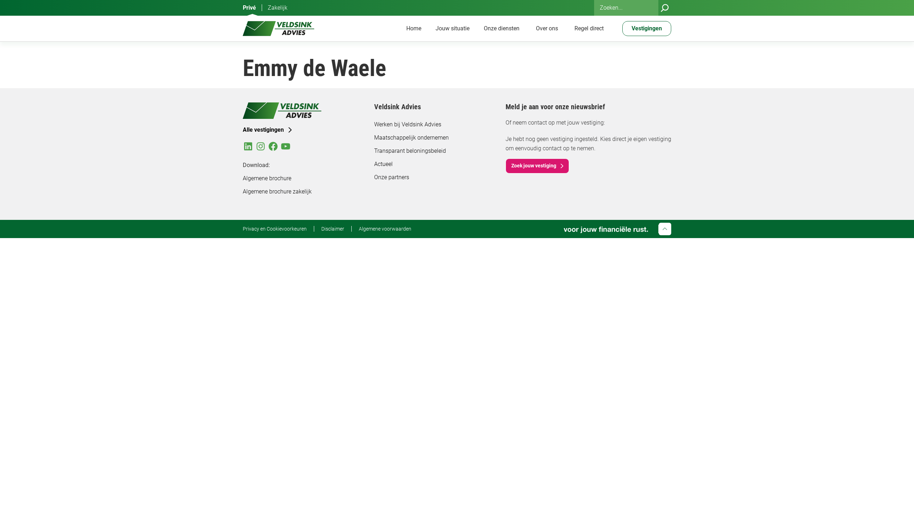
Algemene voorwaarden (385, 229)
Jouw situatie (452, 28)
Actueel (383, 164)
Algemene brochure (267, 178)
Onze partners (391, 177)
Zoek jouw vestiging (533, 165)
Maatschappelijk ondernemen (411, 137)
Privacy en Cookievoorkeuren (275, 229)
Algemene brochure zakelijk (277, 191)
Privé (249, 7)
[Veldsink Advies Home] (278, 29)
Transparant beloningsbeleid (410, 150)
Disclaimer (332, 229)
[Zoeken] (664, 8)
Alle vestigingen (263, 129)
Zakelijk (277, 7)
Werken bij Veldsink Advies (407, 124)
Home (413, 28)
